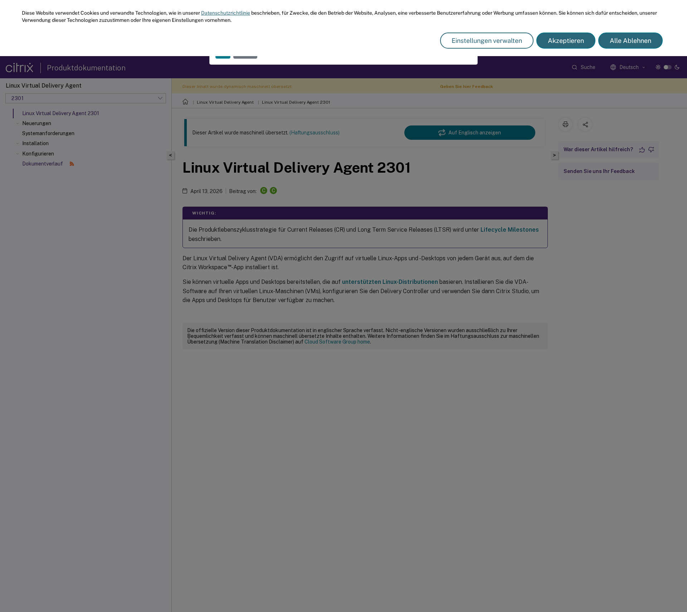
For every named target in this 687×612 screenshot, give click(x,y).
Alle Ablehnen (630, 40)
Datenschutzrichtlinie (225, 13)
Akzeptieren (566, 40)
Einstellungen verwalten (487, 40)
